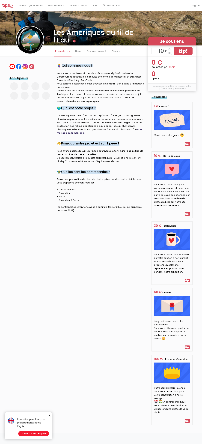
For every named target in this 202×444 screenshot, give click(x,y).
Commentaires (96, 51)
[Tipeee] (7, 6)
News (78, 51)
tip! (183, 51)
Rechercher (113, 5)
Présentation (62, 51)
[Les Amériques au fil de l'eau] (31, 66)
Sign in (196, 5)
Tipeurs (116, 51)
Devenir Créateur (78, 5)
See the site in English (33, 433)
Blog (95, 5)
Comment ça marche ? (30, 5)
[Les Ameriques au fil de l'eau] (12, 66)
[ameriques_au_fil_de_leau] (25, 66)
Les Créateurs (56, 5)
